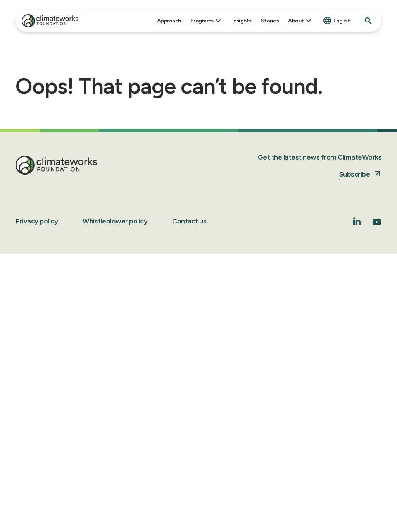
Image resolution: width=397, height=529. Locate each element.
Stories (270, 20)
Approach (169, 20)
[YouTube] (376, 224)
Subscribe (354, 174)
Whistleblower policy (115, 221)
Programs (202, 20)
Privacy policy (37, 221)
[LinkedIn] (357, 223)
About (296, 20)
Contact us (189, 221)
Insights (242, 20)
